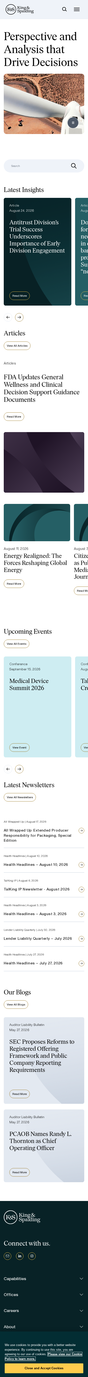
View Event (19, 747)
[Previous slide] (8, 317)
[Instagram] (32, 1256)
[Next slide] (19, 317)
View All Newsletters (20, 797)
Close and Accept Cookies (44, 1368)
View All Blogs (16, 1004)
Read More (19, 295)
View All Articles (17, 345)
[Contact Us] (7, 1256)
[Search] (64, 9)
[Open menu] (76, 9)
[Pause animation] (73, 122)
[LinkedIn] (19, 1256)
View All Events (16, 643)
